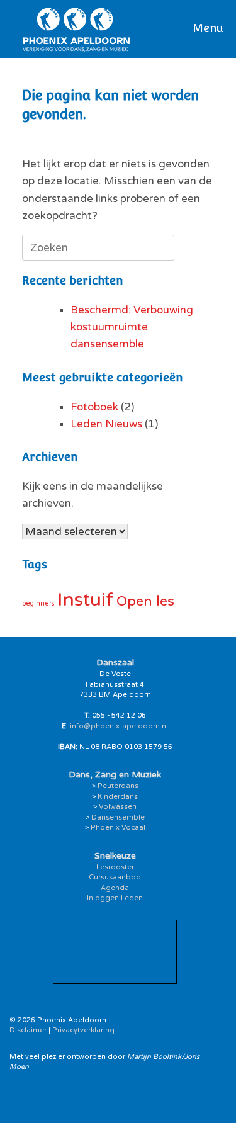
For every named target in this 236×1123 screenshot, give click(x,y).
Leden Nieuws (106, 424)
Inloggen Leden (115, 898)
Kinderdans (118, 797)
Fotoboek (94, 407)
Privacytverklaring (83, 1030)
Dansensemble (118, 817)
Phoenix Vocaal (118, 827)
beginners (38, 603)
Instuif (85, 600)
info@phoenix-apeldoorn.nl (119, 726)
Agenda (115, 888)
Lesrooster (115, 867)
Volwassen (118, 807)
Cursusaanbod (115, 877)
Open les (145, 601)
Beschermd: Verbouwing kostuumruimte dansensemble (131, 327)
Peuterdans (118, 786)
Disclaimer (28, 1030)
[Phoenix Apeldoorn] (76, 29)
